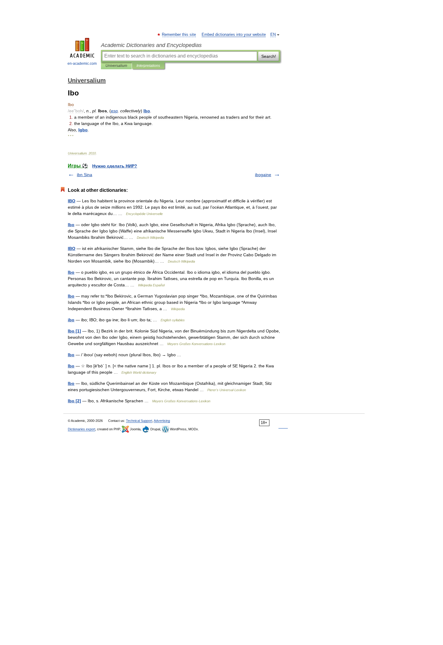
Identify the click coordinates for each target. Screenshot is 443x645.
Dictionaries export (81, 429)
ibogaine (263, 174)
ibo (71, 319)
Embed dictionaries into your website (234, 35)
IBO (71, 200)
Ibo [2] (74, 400)
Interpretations (148, 66)
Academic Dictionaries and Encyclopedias (151, 45)
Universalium (116, 66)
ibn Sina (84, 174)
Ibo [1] (74, 331)
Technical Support (139, 420)
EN (273, 35)
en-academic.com (82, 63)
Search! (268, 56)
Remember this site (179, 35)
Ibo (71, 224)
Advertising (162, 420)
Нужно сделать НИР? (114, 166)
